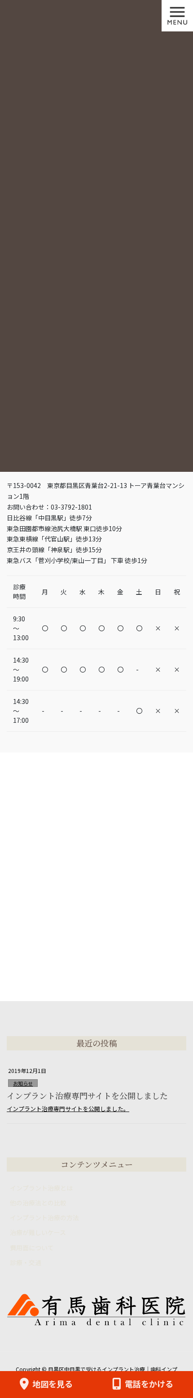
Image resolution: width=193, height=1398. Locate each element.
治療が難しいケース (38, 1232)
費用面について (32, 1247)
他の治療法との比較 (38, 1202)
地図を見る (52, 1383)
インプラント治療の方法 (44, 1217)
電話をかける (149, 1383)
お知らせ (23, 1083)
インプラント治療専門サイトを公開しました (87, 1095)
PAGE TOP (179, 1357)
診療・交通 (25, 1262)
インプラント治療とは (41, 1187)
